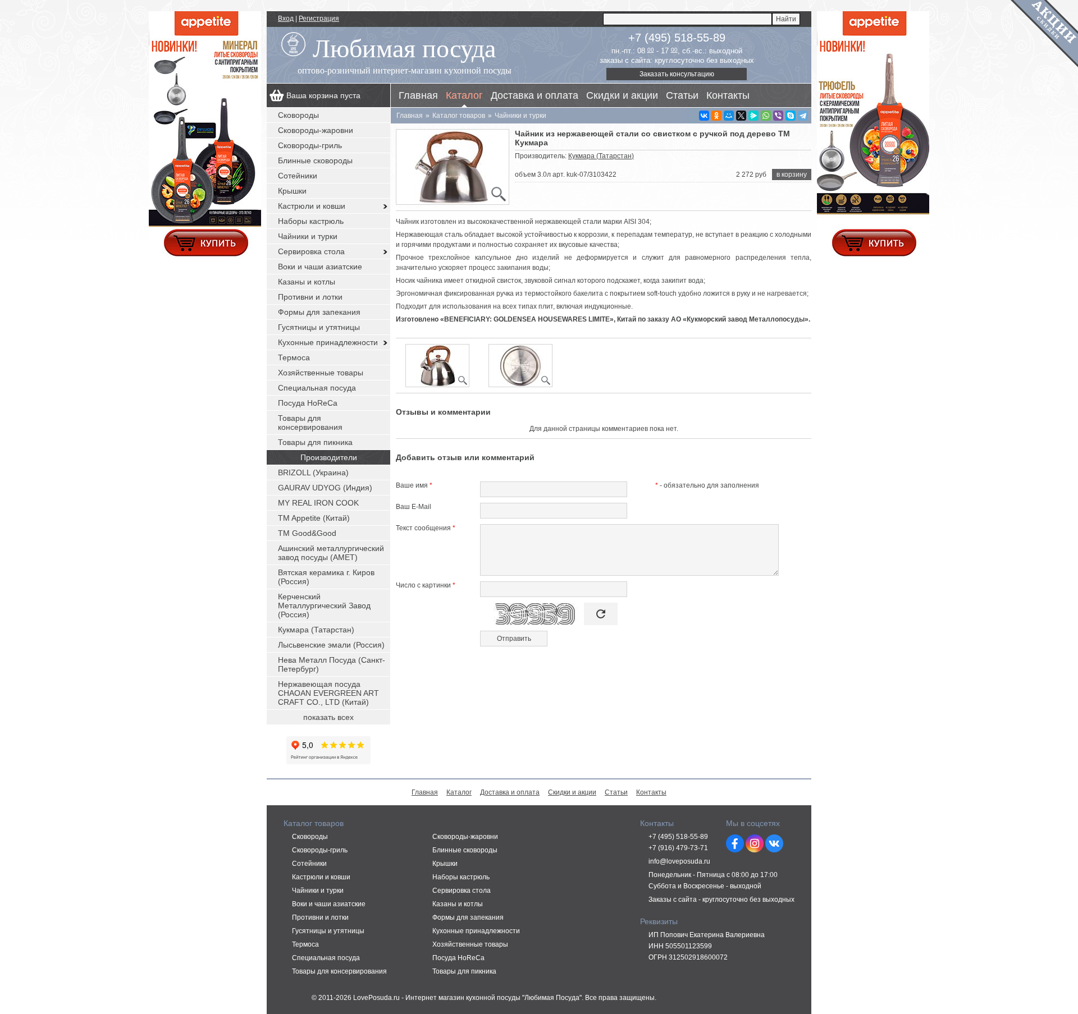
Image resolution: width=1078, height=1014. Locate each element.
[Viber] (778, 116)
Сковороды (298, 115)
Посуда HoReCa (307, 402)
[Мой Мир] (729, 116)
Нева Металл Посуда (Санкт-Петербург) (331, 664)
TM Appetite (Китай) (314, 517)
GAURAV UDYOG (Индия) (325, 487)
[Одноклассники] (716, 116)
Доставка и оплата (534, 95)
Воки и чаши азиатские (320, 266)
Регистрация (319, 18)
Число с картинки (425, 585)
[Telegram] (803, 116)
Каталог (464, 95)
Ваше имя (414, 485)
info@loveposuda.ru (679, 861)
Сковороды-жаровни (315, 130)
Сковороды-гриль (310, 145)
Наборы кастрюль (311, 221)
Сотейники (297, 175)
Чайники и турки (307, 236)
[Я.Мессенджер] (753, 116)
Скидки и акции (622, 95)
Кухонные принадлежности (328, 342)
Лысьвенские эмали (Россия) (331, 644)
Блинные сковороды (315, 160)
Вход (286, 18)
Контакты (728, 95)
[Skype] (790, 116)
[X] (741, 116)
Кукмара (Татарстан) (601, 156)
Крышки (292, 190)
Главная (418, 95)
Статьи (682, 95)
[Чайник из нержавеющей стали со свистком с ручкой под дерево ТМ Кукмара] (452, 167)
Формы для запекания (319, 312)
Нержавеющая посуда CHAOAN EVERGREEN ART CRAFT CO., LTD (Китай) (328, 693)
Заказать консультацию (677, 74)
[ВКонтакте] (704, 116)
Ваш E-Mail (413, 507)
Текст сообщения (425, 528)
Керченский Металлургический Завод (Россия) (324, 605)
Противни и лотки (310, 296)
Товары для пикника (315, 442)
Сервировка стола (311, 251)
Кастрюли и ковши (311, 205)
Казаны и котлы (306, 281)
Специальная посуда (317, 387)
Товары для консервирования (310, 423)
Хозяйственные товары (320, 372)
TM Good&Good (307, 533)
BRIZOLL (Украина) (313, 472)
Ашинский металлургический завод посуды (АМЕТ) (331, 553)
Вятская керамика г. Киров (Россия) (326, 577)
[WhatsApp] (766, 116)
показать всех (328, 717)
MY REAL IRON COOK (318, 502)
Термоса (294, 357)
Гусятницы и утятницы (319, 327)
